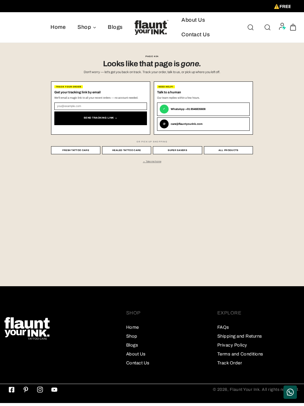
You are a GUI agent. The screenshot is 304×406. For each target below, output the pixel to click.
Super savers (177, 150)
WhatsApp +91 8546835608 (184, 109)
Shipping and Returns (239, 336)
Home (132, 327)
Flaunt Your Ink (245, 389)
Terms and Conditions (240, 354)
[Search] (250, 27)
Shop (131, 336)
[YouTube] (54, 390)
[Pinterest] (26, 390)
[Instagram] (40, 390)
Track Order (229, 363)
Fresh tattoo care (75, 150)
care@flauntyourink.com (182, 123)
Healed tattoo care (126, 150)
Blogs (132, 345)
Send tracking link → (101, 118)
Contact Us (138, 363)
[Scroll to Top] (293, 374)
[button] (293, 27)
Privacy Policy (232, 345)
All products (228, 150)
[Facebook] (11, 390)
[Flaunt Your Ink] (152, 27)
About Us (136, 354)
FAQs (223, 327)
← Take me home (152, 161)
